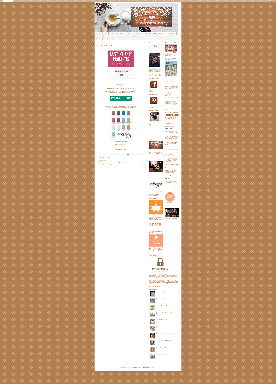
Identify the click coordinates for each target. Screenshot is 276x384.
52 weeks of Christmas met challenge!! (163, 305)
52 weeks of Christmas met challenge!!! (163, 340)
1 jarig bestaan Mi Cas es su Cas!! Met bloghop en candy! (167, 291)
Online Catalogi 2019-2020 (134, 33)
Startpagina (98, 33)
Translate (159, 46)
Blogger (153, 367)
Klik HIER (124, 84)
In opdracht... (168, 36)
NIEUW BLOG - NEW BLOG (161, 319)
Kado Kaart (98, 38)
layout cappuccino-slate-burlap (162, 354)
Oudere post (142, 162)
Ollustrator (140, 367)
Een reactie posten (103, 160)
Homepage (121, 162)
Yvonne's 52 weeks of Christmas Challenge (164, 347)
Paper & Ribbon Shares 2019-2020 (140, 36)
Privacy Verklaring (118, 38)
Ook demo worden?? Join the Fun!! (117, 33)
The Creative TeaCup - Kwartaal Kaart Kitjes (119, 36)
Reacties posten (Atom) (108, 164)
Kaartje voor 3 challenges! (161, 298)
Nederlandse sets (147, 33)
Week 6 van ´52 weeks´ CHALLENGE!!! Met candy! (166, 333)
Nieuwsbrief (176, 36)
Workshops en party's (170, 33)
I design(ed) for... (107, 38)
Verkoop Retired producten (157, 36)
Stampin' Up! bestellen (158, 33)
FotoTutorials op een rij (101, 36)
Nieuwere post (100, 162)
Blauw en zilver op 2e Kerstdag (162, 326)
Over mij (105, 33)
